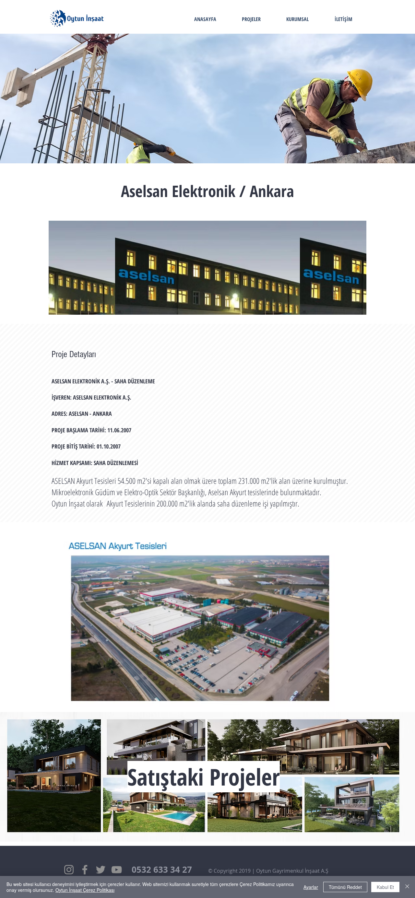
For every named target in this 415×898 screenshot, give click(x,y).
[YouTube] (116, 869)
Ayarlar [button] (310, 887)
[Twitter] (100, 869)
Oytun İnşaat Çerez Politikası (84, 890)
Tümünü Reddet (345, 887)
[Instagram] (69, 869)
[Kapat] (407, 887)
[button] (199, 623)
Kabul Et (385, 887)
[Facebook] (84, 869)
